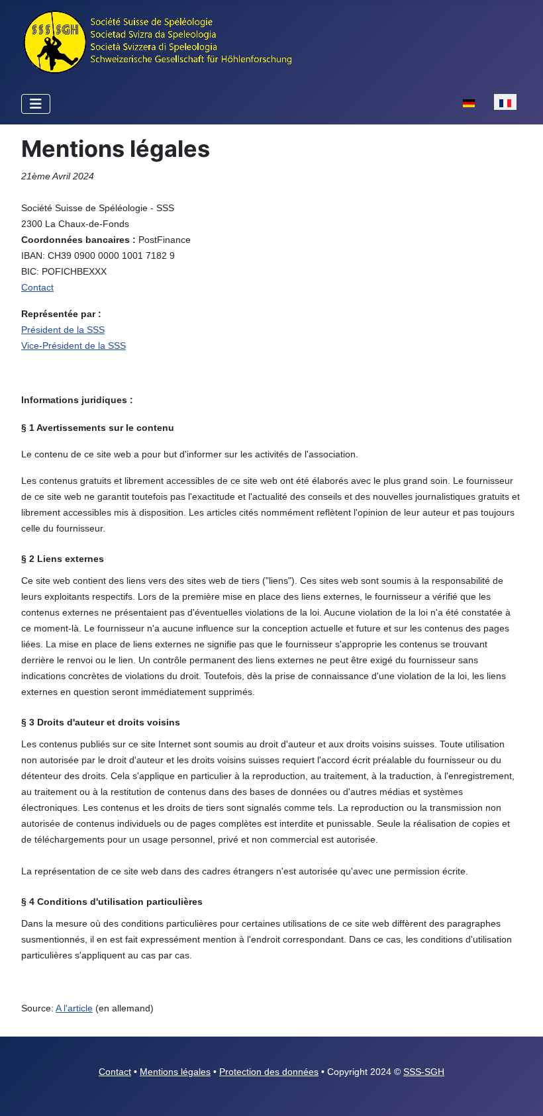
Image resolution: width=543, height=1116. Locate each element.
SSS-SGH (423, 1071)
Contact (115, 1071)
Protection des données (269, 1071)
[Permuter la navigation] (35, 104)
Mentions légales (175, 1071)
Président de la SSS (63, 329)
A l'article (74, 1008)
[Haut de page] (519, 1091)
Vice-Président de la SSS (73, 345)
